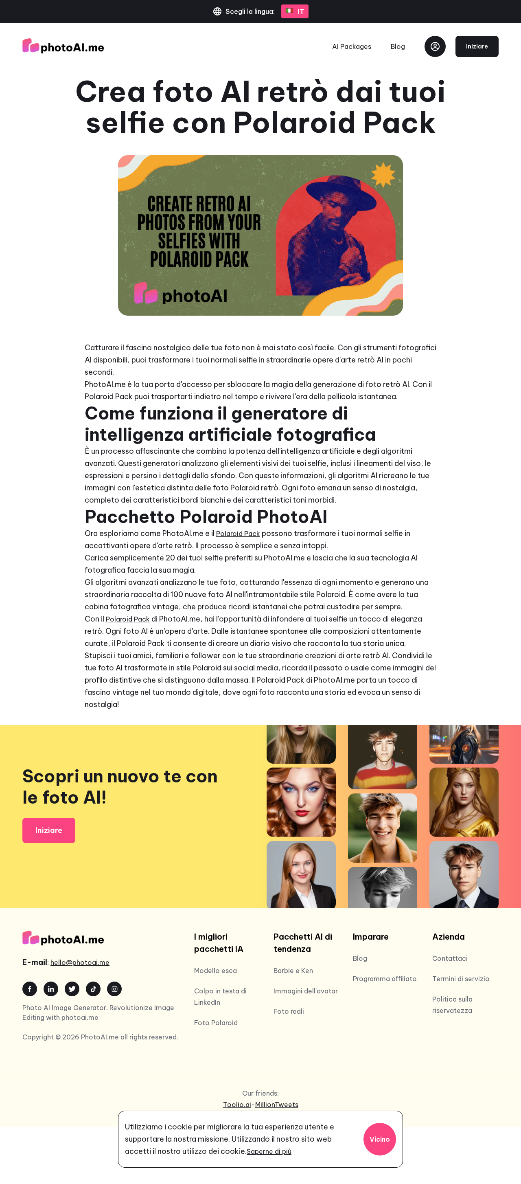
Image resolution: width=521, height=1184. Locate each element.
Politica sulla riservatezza (452, 1005)
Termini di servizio (461, 979)
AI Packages (351, 46)
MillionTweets (276, 1105)
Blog (398, 46)
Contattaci (450, 958)
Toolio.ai (237, 1105)
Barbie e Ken (293, 971)
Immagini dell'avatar (306, 991)
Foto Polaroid (216, 1023)
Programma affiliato (385, 979)
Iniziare (477, 46)
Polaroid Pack (238, 533)
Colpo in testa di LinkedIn (220, 996)
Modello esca (215, 971)
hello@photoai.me (79, 962)
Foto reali (289, 1011)
